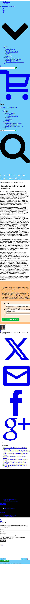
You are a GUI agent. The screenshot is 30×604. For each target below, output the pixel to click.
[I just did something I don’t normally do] (15, 302)
